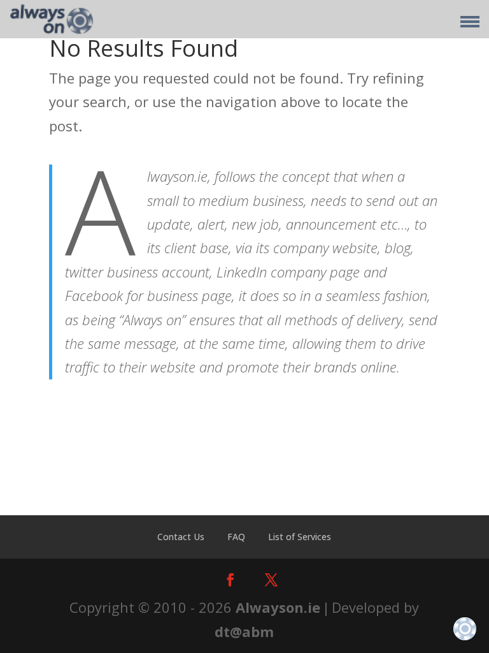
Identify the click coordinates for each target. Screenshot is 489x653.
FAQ (236, 537)
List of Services (299, 537)
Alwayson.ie (278, 607)
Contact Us (180, 537)
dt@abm (244, 631)
